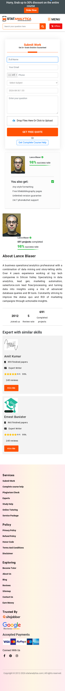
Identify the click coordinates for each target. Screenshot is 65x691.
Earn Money (8, 603)
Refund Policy (9, 536)
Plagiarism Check (11, 492)
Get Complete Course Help (32, 142)
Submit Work (9, 481)
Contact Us (8, 597)
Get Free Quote (33, 132)
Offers (57, 26)
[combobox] (12, 75)
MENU (55, 19)
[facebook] (4, 655)
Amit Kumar (12, 356)
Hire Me (11, 388)
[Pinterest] (10, 655)
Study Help (8, 504)
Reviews (7, 585)
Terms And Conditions (13, 547)
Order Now (31, 10)
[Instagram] (17, 655)
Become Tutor (9, 568)
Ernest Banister (15, 417)
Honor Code (8, 542)
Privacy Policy (9, 530)
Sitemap (7, 591)
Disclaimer (8, 553)
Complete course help (13, 486)
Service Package (11, 515)
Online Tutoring (10, 510)
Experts (6, 498)
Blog (5, 579)
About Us (7, 574)
